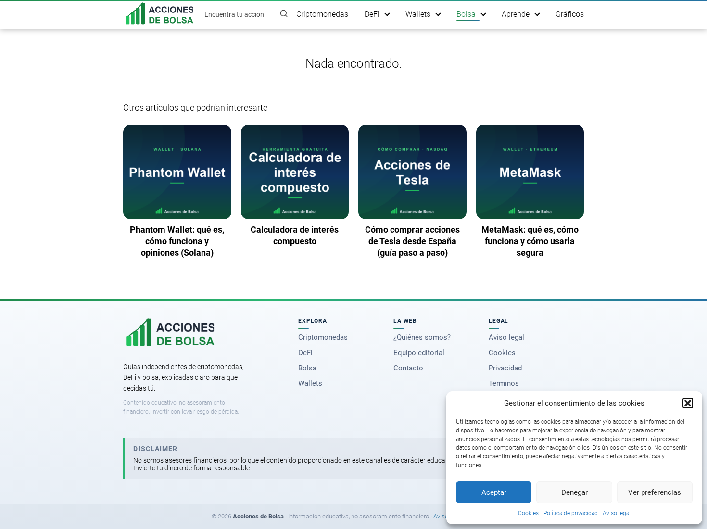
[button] (688, 403)
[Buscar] (284, 14)
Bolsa (466, 14)
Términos (504, 383)
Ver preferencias (654, 492)
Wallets (417, 14)
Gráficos (570, 14)
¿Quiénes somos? (422, 337)
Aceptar (493, 492)
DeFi (372, 14)
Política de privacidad (570, 513)
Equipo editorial (418, 352)
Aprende (516, 14)
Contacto (408, 368)
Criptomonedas (322, 14)
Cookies (528, 513)
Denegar (574, 492)
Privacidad (505, 368)
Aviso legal (617, 513)
